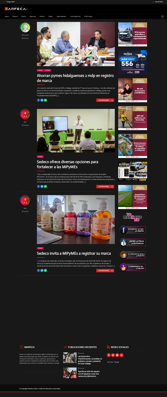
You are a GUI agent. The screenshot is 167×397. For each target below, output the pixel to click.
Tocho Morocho (75, 16)
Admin (25, 122)
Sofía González (25, 35)
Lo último (47, 70)
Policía (23, 16)
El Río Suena (88, 16)
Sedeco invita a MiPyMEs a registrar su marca (74, 253)
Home (7, 16)
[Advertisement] (132, 304)
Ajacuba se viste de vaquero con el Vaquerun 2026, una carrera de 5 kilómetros (89, 373)
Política (42, 16)
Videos (50, 16)
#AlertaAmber (61, 16)
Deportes (33, 16)
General (15, 16)
